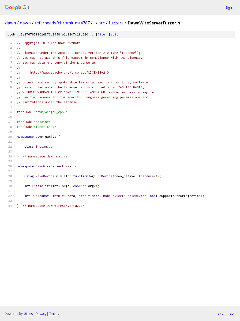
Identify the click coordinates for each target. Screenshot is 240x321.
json (231, 313)
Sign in (230, 7)
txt (220, 313)
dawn (10, 23)
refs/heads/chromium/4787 (62, 23)
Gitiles (28, 313)
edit (114, 34)
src (102, 23)
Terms (54, 313)
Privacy (41, 313)
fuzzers (116, 23)
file (101, 34)
